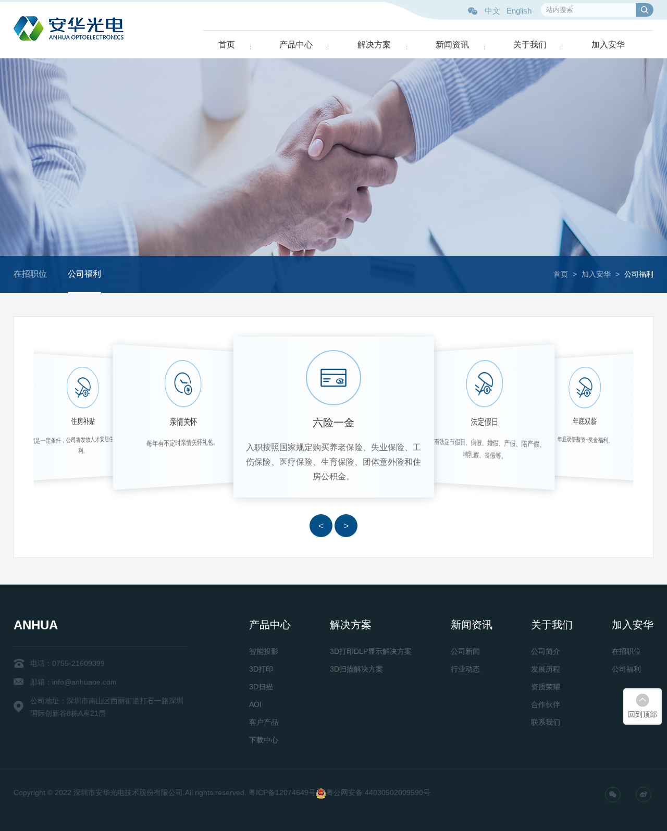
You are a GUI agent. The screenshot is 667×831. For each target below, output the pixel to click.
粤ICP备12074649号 (282, 792)
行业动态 (465, 669)
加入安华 (608, 44)
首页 (226, 44)
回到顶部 (642, 714)
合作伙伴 (545, 704)
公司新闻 (465, 651)
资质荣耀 (545, 687)
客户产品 (263, 722)
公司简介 (545, 651)
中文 (492, 10)
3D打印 (261, 669)
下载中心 (263, 740)
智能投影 (263, 651)
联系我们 (545, 722)
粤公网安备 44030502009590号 (378, 792)
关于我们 (530, 44)
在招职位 (30, 273)
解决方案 (374, 44)
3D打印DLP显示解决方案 (371, 651)
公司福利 (84, 273)
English (519, 10)
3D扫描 (261, 687)
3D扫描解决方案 (356, 669)
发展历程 (545, 669)
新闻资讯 (452, 44)
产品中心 (296, 44)
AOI (255, 704)
